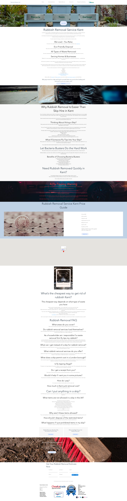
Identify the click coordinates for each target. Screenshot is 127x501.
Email (70, 469)
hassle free (78, 43)
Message (60, 474)
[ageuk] (87, 497)
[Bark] (77, 497)
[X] (83, 497)
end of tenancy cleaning (71, 77)
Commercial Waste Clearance (63, 73)
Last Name (61, 469)
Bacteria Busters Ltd (15, 2)
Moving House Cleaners (82, 494)
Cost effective (54, 314)
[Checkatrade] (79, 497)
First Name (50, 469)
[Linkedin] (81, 497)
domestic (52, 77)
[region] (63, 278)
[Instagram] (85, 497)
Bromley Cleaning (43, 495)
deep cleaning (58, 77)
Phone (50, 474)
